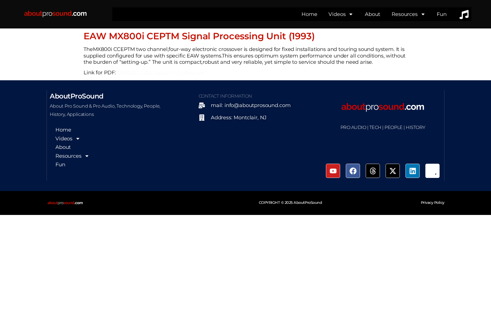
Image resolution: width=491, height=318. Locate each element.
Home (309, 14)
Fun (442, 14)
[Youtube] (333, 171)
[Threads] (373, 171)
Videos (337, 14)
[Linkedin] (412, 171)
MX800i (161, 72)
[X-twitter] (393, 171)
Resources (405, 14)
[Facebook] (353, 171)
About (372, 14)
